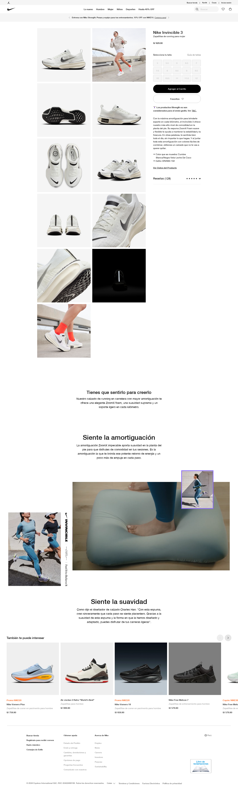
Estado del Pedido (72, 743)
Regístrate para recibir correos (40, 740)
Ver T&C (144, 18)
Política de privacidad (172, 783)
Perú (209, 735)
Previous (69, 17)
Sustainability (101, 766)
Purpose (98, 762)
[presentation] (228, 638)
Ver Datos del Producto (165, 167)
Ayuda (204, 2)
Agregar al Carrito (177, 88)
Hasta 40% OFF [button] (146, 9)
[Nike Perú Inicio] (11, 9)
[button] (226, 3)
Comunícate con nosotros (75, 769)
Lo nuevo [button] (88, 9)
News (97, 748)
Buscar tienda (192, 3)
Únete (214, 3)
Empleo (98, 743)
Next (168, 17)
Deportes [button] (130, 9)
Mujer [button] (110, 9)
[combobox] (206, 9)
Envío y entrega (70, 748)
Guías (110, 783)
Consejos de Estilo (34, 749)
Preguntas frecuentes (73, 765)
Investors (99, 757)
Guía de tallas (194, 55)
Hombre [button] (100, 9)
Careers (98, 752)
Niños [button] (120, 9)
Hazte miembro (33, 745)
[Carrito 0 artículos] (230, 9)
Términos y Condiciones (129, 783)
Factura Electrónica (151, 783)
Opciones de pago (72, 760)
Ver (192, 110)
